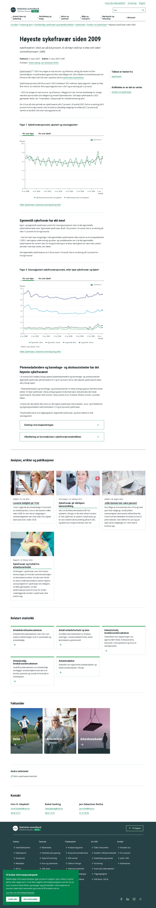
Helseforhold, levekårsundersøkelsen (116, 631)
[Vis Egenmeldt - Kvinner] (53, 343)
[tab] (28, 133)
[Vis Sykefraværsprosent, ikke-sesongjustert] (48, 198)
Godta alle (12, 899)
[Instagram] (134, 899)
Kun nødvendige (30, 899)
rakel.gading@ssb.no (54, 808)
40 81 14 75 (50, 813)
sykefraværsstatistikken (73, 77)
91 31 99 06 (84, 813)
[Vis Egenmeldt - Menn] (36, 343)
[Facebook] (121, 899)
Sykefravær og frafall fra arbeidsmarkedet (26, 565)
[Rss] (140, 899)
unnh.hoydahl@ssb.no (20, 808)
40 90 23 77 (15, 813)
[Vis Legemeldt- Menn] (70, 343)
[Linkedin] (127, 899)
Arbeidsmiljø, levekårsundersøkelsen (25, 662)
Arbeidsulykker (67, 661)
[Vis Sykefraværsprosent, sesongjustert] (76, 198)
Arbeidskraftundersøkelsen (27, 630)
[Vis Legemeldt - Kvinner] (86, 343)
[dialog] (41, 887)
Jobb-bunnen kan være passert (120, 503)
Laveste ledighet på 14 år (26, 503)
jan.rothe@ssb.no (86, 808)
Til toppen (136, 828)
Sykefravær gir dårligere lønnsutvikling (72, 504)
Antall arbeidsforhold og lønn (74, 630)
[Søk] (142, 10)
